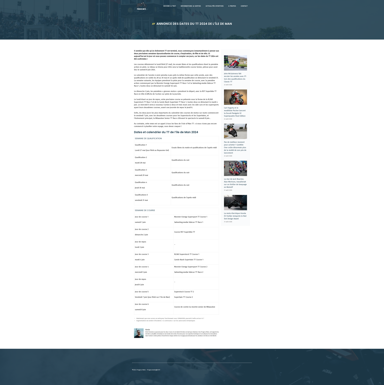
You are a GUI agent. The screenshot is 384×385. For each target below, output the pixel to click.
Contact (244, 6)
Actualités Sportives (215, 6)
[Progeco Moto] (141, 6)
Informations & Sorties (191, 6)
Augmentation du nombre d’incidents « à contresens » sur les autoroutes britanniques (165, 321)
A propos (232, 6)
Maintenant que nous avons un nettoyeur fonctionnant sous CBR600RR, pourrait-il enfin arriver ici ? (170, 318)
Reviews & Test (169, 6)
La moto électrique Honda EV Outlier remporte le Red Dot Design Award (235, 216)
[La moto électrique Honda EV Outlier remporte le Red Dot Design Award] (235, 209)
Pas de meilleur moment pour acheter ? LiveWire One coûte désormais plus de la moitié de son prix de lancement (235, 147)
